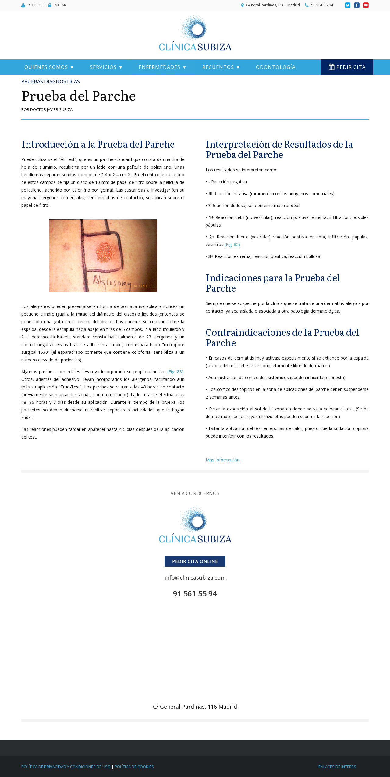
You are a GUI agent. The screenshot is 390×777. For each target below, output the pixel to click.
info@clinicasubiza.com (195, 577)
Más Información (222, 460)
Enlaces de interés (337, 766)
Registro (36, 5)
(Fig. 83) (175, 371)
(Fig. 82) (232, 244)
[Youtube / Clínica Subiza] (366, 5)
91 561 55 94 (322, 5)
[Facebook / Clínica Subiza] (357, 5)
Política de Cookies (134, 766)
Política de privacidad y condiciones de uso (66, 766)
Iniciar (60, 5)
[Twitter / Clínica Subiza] (348, 5)
